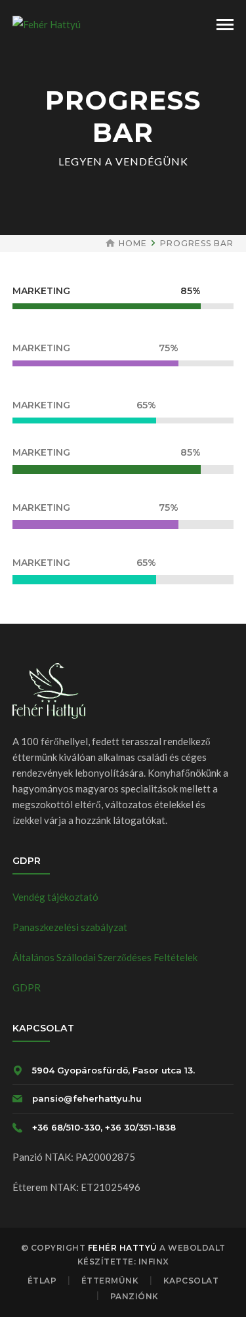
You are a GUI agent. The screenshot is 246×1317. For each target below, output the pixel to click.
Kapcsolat (191, 1280)
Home (133, 243)
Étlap (42, 1280)
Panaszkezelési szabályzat (69, 927)
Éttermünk (110, 1280)
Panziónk (134, 1296)
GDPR (26, 987)
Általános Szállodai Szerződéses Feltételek (104, 957)
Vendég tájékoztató (55, 897)
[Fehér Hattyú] (46, 23)
